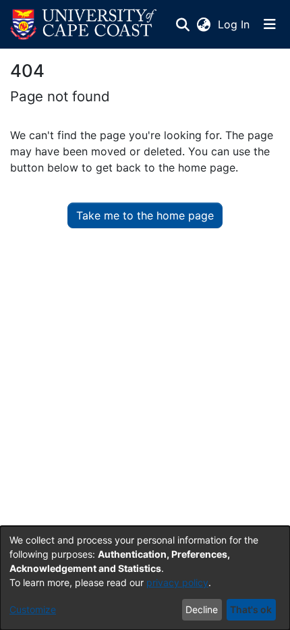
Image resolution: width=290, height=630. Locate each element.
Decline (201, 609)
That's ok (251, 609)
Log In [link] (234, 24)
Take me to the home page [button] (145, 215)
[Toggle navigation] (270, 24)
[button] (83, 24)
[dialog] (145, 578)
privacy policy (177, 582)
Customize (32, 609)
